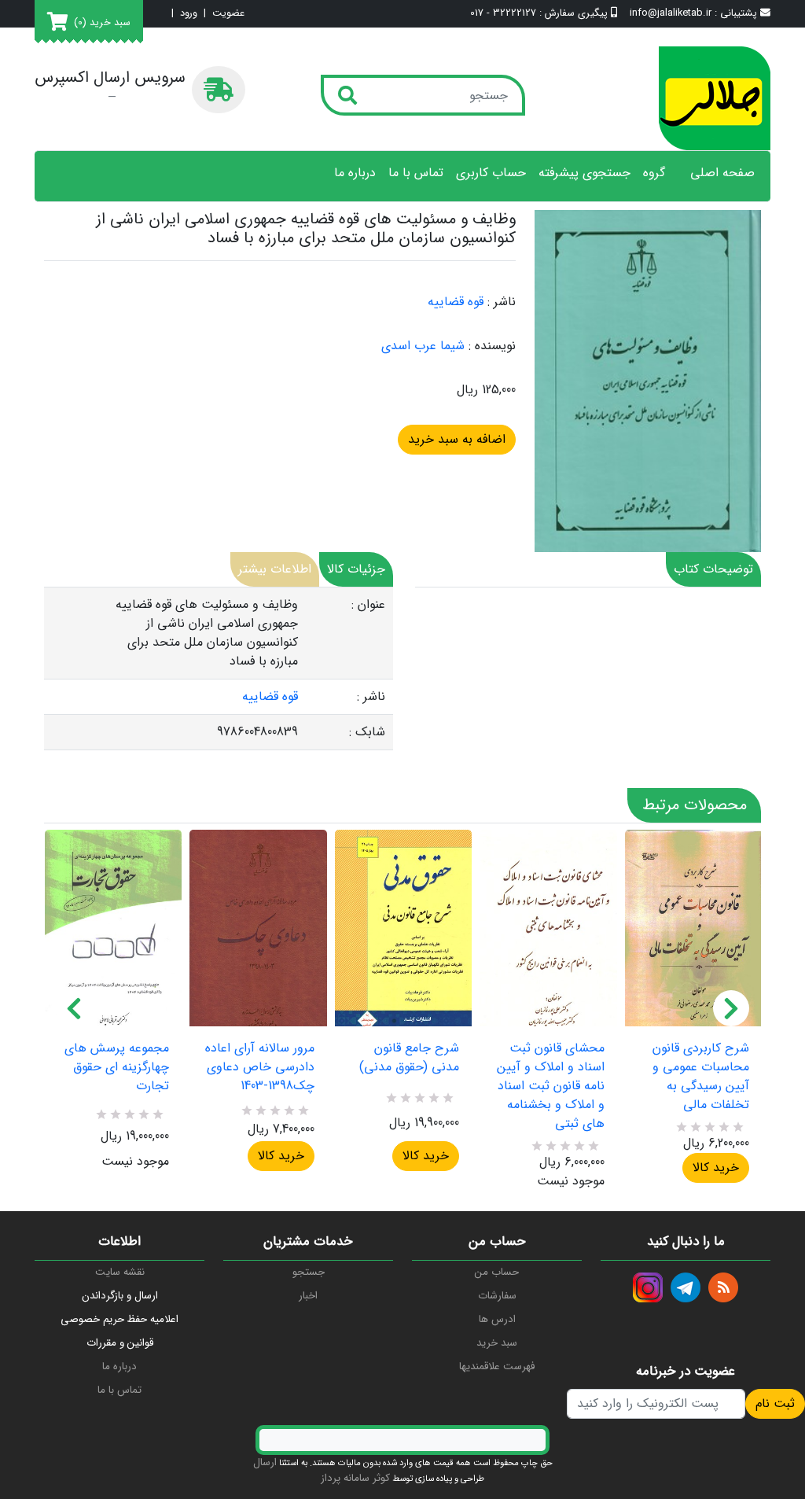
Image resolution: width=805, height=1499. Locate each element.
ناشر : (501, 302)
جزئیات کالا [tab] (356, 569)
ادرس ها (497, 1319)
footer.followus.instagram (648, 1287)
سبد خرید (496, 1343)
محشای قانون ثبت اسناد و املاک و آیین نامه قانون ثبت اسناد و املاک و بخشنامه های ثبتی (550, 1086)
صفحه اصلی (722, 173)
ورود (188, 13)
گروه (654, 173)
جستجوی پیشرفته (584, 173)
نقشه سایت (120, 1272)
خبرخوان (723, 1287)
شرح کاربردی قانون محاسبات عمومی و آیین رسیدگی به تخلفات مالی (700, 1076)
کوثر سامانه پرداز (355, 1478)
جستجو (308, 1272)
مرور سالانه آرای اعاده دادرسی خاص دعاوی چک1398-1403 (259, 1067)
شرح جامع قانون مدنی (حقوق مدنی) (409, 1058)
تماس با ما (415, 173)
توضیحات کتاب (713, 569)
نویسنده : (492, 346)
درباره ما (355, 173)
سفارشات (497, 1295)
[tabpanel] (218, 668)
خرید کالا (281, 1156)
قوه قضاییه (455, 301)
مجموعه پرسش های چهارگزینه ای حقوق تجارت (116, 1067)
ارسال (265, 1462)
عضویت (228, 13)
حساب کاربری (491, 173)
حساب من (497, 1272)
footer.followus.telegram (685, 1287)
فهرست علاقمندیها (497, 1366)
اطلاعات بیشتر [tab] (274, 569)
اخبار (308, 1295)
